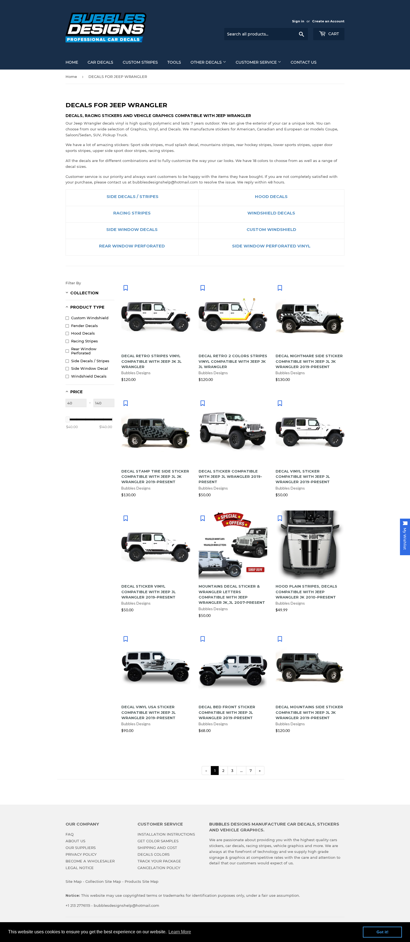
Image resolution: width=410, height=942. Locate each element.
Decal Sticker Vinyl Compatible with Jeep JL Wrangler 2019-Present (148, 591)
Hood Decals (83, 333)
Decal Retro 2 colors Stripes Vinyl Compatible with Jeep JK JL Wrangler (233, 361)
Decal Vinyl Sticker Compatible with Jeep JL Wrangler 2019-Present (303, 476)
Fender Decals (84, 325)
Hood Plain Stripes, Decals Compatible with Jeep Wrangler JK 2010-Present (306, 591)
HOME (72, 62)
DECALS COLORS (154, 854)
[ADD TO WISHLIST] (125, 288)
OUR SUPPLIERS (81, 847)
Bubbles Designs (136, 372)
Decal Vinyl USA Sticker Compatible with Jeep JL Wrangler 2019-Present (148, 712)
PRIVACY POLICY (81, 854)
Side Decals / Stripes (90, 361)
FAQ (70, 834)
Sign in (298, 21)
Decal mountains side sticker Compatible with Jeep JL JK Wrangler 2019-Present (309, 712)
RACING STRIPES (132, 213)
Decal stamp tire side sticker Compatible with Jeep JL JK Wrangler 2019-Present (155, 476)
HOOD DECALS (271, 196)
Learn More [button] (179, 931)
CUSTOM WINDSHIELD (271, 229)
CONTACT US (304, 62)
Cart (333, 33)
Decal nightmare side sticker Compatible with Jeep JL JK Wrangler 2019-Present (309, 361)
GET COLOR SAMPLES (158, 841)
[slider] (68, 419)
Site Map (74, 881)
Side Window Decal (89, 368)
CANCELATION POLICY (159, 867)
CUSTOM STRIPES (140, 62)
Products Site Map (141, 881)
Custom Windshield (89, 318)
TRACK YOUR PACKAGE (159, 861)
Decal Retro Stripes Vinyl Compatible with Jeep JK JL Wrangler (151, 361)
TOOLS (174, 62)
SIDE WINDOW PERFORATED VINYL (271, 246)
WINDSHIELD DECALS (271, 213)
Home (71, 76)
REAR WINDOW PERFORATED (132, 246)
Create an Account (328, 21)
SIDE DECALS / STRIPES (131, 196)
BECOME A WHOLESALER (90, 861)
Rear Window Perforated (84, 351)
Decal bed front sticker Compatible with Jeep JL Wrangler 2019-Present (227, 712)
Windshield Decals (89, 376)
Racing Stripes (84, 341)
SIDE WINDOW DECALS (132, 229)
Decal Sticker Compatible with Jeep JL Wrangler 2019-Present (230, 476)
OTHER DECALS (206, 62)
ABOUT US (75, 841)
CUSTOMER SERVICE (257, 62)
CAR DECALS (100, 62)
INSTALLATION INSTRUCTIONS (166, 834)
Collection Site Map (103, 881)
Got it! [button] (383, 932)
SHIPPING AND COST (157, 847)
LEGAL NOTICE (80, 867)
